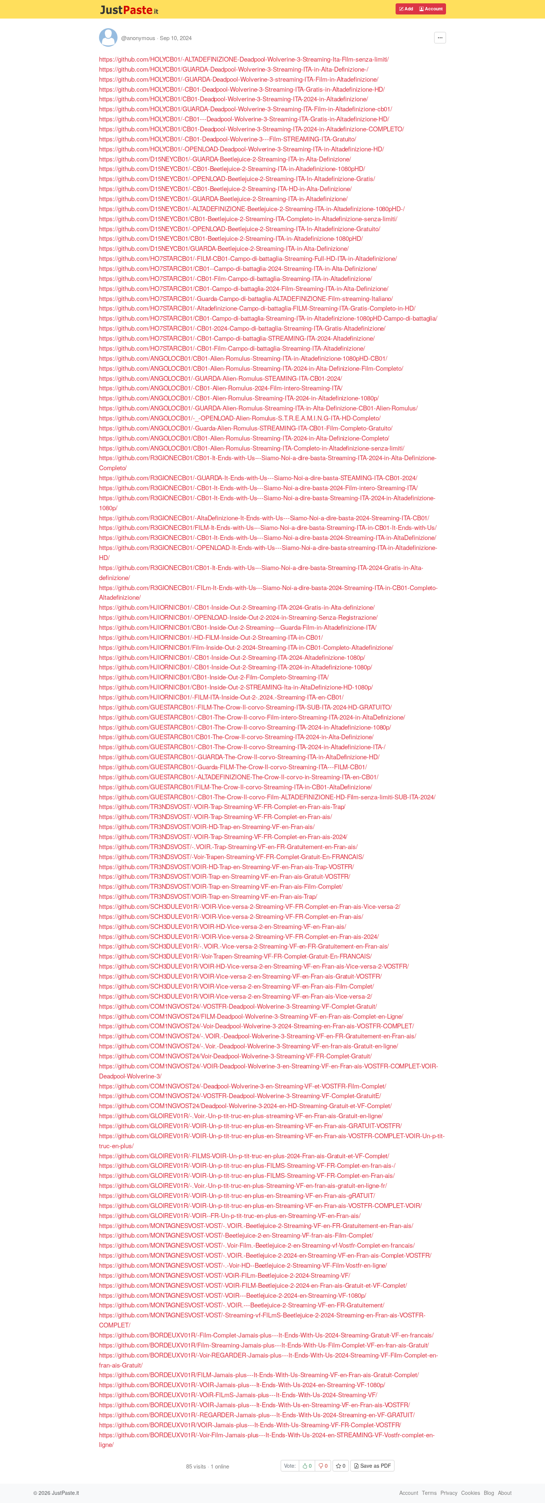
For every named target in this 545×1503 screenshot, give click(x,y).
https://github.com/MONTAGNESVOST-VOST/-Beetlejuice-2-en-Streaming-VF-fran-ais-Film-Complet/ (236, 1235)
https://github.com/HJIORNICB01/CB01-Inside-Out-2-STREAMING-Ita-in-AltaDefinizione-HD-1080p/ (236, 686)
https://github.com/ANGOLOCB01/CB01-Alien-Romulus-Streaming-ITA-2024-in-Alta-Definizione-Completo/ (244, 437)
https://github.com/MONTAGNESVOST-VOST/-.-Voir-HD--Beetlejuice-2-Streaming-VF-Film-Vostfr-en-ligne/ (243, 1265)
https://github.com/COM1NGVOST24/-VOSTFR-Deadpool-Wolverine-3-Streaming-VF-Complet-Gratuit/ (238, 1006)
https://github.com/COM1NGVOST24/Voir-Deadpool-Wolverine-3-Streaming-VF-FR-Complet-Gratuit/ (235, 1055)
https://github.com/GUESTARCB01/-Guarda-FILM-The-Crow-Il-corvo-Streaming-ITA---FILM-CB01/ (233, 766)
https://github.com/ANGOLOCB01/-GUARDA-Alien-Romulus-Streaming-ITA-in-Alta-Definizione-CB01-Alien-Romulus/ (258, 407)
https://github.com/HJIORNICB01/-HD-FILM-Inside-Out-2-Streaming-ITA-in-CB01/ (211, 637)
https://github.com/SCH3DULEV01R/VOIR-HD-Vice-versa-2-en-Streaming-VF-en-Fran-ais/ (222, 926)
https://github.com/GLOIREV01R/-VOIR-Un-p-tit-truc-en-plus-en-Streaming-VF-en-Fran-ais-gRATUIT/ (237, 1195)
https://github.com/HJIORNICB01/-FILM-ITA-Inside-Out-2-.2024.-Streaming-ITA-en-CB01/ (221, 696)
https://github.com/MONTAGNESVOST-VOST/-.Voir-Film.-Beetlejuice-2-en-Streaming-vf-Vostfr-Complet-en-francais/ (257, 1245)
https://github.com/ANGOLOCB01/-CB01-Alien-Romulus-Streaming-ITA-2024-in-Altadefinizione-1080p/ (239, 397)
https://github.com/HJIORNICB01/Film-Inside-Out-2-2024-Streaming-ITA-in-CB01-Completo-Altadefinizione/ (246, 647)
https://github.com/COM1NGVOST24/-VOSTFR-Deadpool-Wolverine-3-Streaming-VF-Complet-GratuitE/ (240, 1095)
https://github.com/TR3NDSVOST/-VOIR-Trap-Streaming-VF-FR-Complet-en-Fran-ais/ (215, 816)
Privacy (449, 1492)
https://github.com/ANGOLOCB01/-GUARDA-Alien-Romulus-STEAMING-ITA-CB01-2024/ (220, 378)
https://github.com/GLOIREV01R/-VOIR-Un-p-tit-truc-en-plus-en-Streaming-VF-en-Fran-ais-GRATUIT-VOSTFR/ (250, 1125)
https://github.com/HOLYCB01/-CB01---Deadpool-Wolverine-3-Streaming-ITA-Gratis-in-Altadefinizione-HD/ (244, 118)
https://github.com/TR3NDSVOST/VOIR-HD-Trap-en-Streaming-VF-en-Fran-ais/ (207, 826)
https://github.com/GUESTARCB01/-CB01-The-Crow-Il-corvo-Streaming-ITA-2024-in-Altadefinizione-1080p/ (245, 726)
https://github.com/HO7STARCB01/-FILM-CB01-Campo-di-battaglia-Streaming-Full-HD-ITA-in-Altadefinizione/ (248, 258)
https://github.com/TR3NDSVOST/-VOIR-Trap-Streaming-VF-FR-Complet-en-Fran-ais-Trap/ (222, 806)
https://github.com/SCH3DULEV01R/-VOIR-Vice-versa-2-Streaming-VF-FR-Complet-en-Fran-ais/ (231, 916)
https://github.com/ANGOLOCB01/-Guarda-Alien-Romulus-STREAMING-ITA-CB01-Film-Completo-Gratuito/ (246, 427)
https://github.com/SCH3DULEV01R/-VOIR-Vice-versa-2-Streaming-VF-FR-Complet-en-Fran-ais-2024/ (239, 936)
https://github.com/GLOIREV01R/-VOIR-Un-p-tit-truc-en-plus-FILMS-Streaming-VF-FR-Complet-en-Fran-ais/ (247, 1175)
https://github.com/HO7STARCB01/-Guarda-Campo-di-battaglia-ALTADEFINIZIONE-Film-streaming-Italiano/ (246, 298)
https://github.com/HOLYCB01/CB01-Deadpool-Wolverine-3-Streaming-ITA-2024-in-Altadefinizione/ (233, 98)
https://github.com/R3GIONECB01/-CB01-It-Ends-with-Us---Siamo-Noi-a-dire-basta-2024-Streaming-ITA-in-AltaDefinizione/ (267, 537)
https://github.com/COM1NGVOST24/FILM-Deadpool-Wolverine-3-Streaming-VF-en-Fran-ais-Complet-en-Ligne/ (251, 1016)
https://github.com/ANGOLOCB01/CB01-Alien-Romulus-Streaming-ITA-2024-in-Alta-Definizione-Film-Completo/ (251, 368)
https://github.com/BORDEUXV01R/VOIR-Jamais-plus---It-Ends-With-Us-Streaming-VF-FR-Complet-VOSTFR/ (250, 1424)
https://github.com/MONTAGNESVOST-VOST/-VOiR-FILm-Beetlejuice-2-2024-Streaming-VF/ (224, 1275)
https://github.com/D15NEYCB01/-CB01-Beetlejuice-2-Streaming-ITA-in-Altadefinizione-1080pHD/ (232, 168)
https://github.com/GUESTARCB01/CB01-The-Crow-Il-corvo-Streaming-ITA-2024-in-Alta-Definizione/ (236, 736)
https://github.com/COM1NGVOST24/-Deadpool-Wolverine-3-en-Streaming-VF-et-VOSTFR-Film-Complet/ (242, 1085)
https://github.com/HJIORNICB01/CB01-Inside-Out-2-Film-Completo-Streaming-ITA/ (214, 676)
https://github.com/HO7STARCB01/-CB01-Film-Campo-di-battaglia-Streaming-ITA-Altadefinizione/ (232, 348)
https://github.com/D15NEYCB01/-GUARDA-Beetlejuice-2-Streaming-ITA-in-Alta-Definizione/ (225, 158)
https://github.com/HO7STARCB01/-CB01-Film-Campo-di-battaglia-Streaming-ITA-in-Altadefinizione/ (235, 278)
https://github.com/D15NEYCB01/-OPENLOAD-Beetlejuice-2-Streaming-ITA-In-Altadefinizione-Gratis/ (237, 178)
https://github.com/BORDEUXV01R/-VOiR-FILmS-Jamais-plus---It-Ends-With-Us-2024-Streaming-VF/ (238, 1394)
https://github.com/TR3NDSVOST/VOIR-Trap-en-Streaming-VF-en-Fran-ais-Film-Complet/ (221, 886)
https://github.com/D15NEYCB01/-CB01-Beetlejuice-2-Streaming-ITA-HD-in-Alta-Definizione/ (225, 188)
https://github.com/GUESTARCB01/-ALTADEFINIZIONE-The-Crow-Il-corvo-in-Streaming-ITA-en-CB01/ (239, 776)
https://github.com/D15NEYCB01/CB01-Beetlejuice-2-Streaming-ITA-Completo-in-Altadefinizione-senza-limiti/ (248, 218)
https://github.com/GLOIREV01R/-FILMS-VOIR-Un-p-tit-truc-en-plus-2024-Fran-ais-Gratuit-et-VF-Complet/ (244, 1155)
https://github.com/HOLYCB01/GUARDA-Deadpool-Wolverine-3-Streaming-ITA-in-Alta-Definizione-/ (234, 68)
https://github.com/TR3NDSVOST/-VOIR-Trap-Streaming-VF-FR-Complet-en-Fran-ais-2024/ (223, 836)
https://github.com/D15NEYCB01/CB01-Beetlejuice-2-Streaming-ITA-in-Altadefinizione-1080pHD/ (231, 238)
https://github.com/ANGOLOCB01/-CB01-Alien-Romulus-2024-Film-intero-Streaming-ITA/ (221, 387)
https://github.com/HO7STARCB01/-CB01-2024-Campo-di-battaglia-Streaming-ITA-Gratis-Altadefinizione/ (242, 328)
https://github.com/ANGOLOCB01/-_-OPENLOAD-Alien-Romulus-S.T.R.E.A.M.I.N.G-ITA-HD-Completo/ (240, 417)
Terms (429, 1492)
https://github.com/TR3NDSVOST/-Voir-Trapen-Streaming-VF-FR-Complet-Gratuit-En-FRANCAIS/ (231, 856)
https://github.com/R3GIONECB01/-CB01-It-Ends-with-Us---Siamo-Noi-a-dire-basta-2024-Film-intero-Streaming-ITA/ (258, 487)
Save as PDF (375, 1465)
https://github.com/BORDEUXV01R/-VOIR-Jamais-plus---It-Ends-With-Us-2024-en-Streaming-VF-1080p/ (242, 1384)
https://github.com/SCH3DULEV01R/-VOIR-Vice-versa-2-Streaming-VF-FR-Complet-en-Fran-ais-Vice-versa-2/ (249, 906)
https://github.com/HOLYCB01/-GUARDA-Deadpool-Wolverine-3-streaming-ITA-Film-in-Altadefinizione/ (239, 79)
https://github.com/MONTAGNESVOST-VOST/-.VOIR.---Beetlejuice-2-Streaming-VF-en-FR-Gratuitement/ (241, 1304)
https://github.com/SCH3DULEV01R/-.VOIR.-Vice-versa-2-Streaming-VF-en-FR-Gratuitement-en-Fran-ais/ (244, 945)
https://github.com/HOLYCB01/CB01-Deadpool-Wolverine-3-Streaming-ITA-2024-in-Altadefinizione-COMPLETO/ (251, 128)
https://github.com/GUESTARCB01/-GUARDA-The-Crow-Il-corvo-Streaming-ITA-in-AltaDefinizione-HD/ (239, 756)
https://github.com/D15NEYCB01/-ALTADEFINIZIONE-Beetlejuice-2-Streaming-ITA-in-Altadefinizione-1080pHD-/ (252, 208)
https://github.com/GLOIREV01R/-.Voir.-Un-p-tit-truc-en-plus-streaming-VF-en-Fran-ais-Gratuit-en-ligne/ (241, 1115)
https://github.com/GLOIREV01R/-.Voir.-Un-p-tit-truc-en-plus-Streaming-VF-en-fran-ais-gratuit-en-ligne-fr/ (243, 1185)
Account (433, 8)
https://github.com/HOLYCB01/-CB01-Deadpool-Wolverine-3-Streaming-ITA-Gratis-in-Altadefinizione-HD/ (242, 89)
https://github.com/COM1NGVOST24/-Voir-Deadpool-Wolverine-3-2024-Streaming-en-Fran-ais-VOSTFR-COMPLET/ (256, 1025)
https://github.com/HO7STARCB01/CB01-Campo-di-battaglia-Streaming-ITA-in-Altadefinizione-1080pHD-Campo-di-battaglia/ (268, 317)
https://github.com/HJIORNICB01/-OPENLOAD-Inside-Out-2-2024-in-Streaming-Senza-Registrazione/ (238, 617)
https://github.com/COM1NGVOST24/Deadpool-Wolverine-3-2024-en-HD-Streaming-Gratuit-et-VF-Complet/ (245, 1105)
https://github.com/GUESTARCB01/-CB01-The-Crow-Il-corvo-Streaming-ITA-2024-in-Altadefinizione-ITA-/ (242, 746)
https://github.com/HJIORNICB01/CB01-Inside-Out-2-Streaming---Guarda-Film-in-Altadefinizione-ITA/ (237, 627)
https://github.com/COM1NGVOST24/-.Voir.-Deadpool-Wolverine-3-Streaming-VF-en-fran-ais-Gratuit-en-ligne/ (248, 1045)
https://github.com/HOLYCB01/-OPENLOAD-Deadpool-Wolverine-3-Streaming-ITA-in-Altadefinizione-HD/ (241, 148)
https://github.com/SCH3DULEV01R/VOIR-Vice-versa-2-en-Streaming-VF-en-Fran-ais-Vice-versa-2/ (235, 996)
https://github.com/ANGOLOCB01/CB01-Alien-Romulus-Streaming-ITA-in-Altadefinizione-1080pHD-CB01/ (243, 358)
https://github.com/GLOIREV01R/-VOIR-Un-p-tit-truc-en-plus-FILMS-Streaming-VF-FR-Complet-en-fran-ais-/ (247, 1165)
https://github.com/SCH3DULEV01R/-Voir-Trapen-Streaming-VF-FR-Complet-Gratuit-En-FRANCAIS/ (235, 955)
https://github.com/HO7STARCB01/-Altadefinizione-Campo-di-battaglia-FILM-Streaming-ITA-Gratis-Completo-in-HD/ (257, 307)
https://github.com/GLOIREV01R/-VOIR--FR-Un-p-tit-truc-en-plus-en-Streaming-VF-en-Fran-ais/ (230, 1215)
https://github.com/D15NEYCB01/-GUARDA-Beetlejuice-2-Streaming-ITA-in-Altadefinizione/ (223, 198)
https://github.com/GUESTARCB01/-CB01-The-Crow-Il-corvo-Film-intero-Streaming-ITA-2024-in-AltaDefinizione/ (252, 716)
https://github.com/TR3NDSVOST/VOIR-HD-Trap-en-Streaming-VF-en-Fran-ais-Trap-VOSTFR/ (226, 866)
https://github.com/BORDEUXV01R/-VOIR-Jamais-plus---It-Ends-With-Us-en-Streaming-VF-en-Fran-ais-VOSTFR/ (254, 1404)
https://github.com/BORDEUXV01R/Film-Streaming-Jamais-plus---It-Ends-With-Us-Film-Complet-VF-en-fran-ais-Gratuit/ (264, 1344)
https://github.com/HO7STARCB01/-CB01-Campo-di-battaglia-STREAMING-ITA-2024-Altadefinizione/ (237, 338)
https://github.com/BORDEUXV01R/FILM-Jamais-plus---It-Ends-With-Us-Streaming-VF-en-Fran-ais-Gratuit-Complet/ (259, 1374)
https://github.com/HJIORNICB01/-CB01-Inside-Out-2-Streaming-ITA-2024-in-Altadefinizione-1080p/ (235, 666)
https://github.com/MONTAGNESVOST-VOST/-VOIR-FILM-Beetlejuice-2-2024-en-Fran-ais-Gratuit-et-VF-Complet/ (253, 1285)
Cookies (470, 1492)
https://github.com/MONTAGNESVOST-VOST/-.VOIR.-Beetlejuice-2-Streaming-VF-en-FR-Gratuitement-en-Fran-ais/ (256, 1225)
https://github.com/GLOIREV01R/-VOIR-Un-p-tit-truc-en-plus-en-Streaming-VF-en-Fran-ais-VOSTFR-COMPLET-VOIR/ (260, 1205)
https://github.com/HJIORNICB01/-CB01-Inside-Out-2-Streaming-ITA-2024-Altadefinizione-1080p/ (232, 657)
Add (408, 8)
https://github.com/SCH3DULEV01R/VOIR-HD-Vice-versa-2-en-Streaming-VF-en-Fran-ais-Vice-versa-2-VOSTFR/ (254, 965)
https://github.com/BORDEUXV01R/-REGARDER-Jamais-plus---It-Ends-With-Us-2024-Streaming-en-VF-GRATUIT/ (257, 1414)
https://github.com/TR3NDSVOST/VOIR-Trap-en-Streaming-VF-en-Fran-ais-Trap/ (208, 896)
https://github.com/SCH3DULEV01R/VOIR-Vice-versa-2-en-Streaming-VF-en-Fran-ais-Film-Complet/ (236, 985)
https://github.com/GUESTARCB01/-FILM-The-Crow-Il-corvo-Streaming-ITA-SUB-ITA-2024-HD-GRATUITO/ (245, 706)
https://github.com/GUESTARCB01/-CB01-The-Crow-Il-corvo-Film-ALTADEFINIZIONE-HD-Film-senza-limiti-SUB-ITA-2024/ (267, 796)
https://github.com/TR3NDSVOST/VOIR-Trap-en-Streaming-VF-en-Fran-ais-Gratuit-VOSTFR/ (224, 876)
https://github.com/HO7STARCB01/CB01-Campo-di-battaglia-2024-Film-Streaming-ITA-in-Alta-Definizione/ (244, 288)
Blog (489, 1492)
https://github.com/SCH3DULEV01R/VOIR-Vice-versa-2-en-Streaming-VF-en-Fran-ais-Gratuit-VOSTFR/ (240, 975)
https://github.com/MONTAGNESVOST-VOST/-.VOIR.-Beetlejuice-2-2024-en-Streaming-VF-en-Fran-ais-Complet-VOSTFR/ (265, 1255)
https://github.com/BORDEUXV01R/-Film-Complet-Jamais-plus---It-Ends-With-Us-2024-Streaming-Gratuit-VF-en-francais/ (266, 1334)
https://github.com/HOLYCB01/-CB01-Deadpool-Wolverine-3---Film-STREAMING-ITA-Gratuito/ (227, 138)
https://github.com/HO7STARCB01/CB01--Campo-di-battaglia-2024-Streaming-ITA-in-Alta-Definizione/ (238, 268)
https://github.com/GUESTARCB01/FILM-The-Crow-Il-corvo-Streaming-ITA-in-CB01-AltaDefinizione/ (235, 786)
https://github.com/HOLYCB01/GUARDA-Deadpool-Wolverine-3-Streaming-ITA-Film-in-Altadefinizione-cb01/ (245, 108)
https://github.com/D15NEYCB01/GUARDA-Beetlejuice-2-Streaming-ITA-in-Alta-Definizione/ (224, 248)
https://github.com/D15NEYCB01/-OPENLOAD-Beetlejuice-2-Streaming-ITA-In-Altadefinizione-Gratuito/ (239, 228)
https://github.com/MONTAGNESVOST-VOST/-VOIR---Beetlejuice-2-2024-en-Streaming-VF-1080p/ (232, 1295)
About (505, 1492)
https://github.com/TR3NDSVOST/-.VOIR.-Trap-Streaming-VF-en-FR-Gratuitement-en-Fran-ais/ (228, 846)
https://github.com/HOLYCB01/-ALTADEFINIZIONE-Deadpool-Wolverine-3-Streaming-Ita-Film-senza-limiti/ (244, 58)
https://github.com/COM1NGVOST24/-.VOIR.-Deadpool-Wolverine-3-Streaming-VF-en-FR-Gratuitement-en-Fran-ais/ (257, 1035)
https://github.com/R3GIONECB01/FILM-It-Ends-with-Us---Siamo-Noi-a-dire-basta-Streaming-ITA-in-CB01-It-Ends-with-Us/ (268, 527)
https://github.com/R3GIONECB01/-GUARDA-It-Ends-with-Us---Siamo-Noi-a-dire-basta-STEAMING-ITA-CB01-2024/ (258, 477)
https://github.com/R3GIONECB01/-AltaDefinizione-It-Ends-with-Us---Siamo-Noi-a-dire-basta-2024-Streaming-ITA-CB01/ (264, 517)
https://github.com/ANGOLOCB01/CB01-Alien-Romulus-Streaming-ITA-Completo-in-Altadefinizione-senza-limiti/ (251, 447)
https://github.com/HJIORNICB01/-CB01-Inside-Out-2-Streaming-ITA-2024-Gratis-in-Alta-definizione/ (236, 607)
